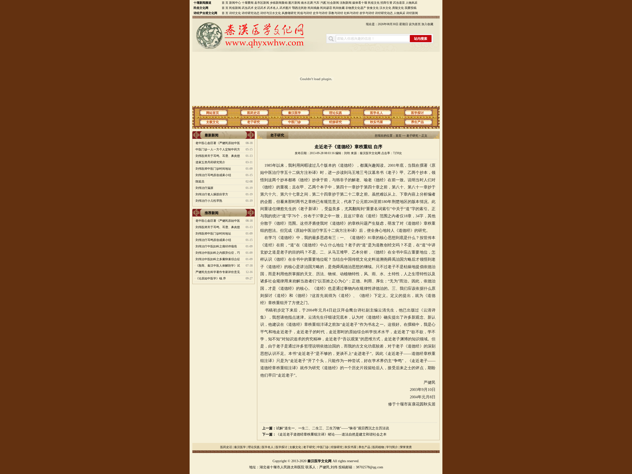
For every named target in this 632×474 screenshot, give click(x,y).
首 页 (225, 2)
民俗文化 (374, 2)
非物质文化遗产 (355, 8)
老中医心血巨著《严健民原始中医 (218, 143)
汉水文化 (385, 8)
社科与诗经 (351, 13)
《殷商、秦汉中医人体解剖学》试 (218, 265)
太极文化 (212, 122)
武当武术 (248, 8)
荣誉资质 (406, 447)
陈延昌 (200, 181)
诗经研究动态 (250, 13)
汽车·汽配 (320, 2)
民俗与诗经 (304, 13)
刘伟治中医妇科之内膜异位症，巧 (218, 253)
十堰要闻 (248, 2)
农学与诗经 (366, 13)
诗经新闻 (412, 13)
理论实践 (335, 113)
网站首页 (212, 113)
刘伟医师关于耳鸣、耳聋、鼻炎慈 (218, 156)
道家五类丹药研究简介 (210, 162)
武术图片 (285, 8)
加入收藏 (427, 24)
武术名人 (273, 8)
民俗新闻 (235, 8)
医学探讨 (417, 113)
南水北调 (307, 2)
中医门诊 (294, 122)
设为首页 (415, 24)
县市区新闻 (261, 2)
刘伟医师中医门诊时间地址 (213, 168)
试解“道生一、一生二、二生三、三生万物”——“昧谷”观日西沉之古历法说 (332, 428)
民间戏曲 (313, 8)
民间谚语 (326, 8)
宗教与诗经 (335, 13)
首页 (398, 135)
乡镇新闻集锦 (279, 2)
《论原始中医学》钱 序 (211, 278)
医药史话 (253, 113)
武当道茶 (399, 2)
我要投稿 (410, 8)
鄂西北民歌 (299, 8)
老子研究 (253, 122)
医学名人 (376, 113)
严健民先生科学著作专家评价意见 (218, 272)
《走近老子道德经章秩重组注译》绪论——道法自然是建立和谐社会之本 (331, 434)
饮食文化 (373, 8)
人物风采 (411, 2)
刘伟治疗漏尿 (204, 188)
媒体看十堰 (359, 2)
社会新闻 (333, 2)
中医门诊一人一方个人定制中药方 (218, 149)
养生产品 (417, 122)
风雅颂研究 (289, 13)
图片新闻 (294, 2)
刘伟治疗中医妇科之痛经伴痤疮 (216, 246)
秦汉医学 (294, 113)
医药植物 (378, 447)
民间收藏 (339, 8)
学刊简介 (392, 447)
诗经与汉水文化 (270, 13)
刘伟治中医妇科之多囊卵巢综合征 (218, 259)
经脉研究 (335, 122)
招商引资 (386, 2)
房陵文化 (398, 8)
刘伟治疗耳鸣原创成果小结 (213, 175)
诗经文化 (235, 13)
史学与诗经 (320, 13)
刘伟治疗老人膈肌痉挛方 (212, 194)
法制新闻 (346, 2)
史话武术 (260, 8)
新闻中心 (235, 2)
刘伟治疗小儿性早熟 (209, 200)
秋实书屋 (376, 122)
